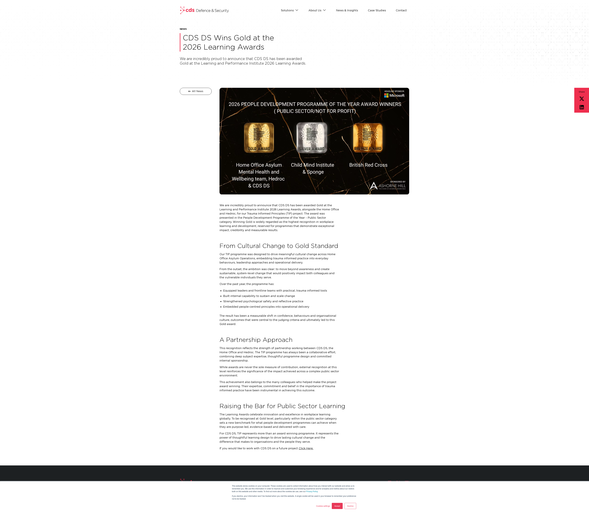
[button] (289, 10)
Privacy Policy (312, 491)
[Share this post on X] (582, 99)
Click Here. (306, 448)
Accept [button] (337, 506)
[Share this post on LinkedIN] (582, 107)
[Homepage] (204, 10)
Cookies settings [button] (323, 506)
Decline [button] (350, 506)
